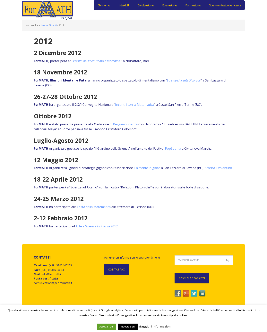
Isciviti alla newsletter (191, 278)
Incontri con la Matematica (134, 104)
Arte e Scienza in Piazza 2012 (97, 226)
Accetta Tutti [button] (106, 326)
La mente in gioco (147, 168)
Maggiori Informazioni (154, 326)
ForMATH (47, 10)
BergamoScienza (125, 124)
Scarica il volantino (218, 168)
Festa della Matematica (94, 207)
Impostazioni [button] (127, 326)
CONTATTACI (116, 269)
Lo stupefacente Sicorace (184, 80)
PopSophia (173, 148)
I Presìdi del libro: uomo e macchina (96, 61)
